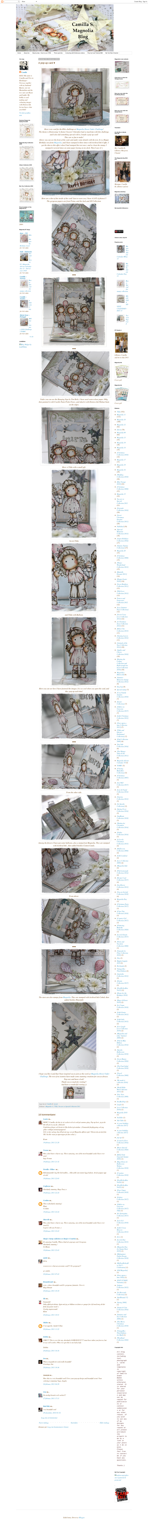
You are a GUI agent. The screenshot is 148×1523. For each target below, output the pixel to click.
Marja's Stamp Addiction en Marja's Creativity (59, 1238)
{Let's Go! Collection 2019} (122, 1221)
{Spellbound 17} (122, 1297)
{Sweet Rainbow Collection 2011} (122, 585)
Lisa (44, 1392)
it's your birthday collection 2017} (122, 1124)
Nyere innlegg (44, 1423)
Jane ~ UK (24, 233)
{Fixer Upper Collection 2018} (122, 1191)
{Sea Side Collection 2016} (122, 745)
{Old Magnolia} (122, 1270)
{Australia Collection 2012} (122, 975)
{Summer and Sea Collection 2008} (122, 1316)
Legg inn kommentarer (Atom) (57, 1427)
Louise (45, 1119)
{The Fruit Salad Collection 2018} (122, 1067)
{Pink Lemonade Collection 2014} (122, 872)
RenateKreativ (48, 1282)
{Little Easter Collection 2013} (122, 1013)
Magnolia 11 (49, 1106)
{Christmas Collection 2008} (122, 557)
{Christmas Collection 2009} (122, 488)
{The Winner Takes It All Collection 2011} (122, 753)
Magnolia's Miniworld (120, 673)
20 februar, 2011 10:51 (51, 1315)
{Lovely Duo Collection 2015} (122, 1241)
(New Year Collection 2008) (122, 1095)
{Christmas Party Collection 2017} (123, 905)
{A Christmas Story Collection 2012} (122, 623)
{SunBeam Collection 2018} (122, 817)
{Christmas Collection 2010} (122, 453)
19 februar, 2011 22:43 (51, 1231)
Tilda (56, 1106)
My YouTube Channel (111, 53)
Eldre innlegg (104, 1423)
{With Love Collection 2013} (122, 592)
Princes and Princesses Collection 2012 (122, 600)
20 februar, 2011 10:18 (51, 1291)
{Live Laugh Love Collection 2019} (122, 1028)
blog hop (120, 686)
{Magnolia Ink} (122, 866)
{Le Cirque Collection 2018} (122, 1006)
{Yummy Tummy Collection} (122, 547)
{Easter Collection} (120, 703)
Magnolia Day (122, 899)
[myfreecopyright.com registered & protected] (122, 1480)
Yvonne (46, 1150)
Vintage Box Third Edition (121, 970)
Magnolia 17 (121, 460)
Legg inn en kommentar (49, 1418)
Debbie (45, 1337)
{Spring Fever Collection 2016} (122, 810)
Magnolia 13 (121, 437)
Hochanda (120, 966)
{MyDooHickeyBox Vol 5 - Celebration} (122, 1265)
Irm (44, 1358)
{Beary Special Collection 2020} (122, 1148)
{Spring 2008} (122, 1302)
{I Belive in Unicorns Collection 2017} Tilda (122, 1207)
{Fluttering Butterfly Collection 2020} (122, 927)
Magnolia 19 (121, 442)
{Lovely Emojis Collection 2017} (122, 935)
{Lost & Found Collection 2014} (122, 791)
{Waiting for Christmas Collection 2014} (122, 825)
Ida (44, 1298)
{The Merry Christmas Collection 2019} (122, 1323)
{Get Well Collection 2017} (122, 784)
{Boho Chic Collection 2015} (122, 630)
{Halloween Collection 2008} (122, 849)
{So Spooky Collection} (121, 805)
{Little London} (122, 855)
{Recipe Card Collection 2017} (122, 879)
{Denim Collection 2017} (122, 982)
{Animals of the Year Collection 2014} (122, 645)
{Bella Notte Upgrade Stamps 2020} (122, 1157)
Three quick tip (58, 53)
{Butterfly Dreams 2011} (122, 573)
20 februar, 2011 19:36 (51, 1367)
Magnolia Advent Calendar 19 (123, 761)
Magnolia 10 (121, 419)
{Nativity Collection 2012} (122, 798)
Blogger (81, 1517)
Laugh (119, 1104)
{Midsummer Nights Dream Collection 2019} (122, 1256)
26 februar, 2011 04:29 (51, 1384)
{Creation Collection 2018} (122, 1174)
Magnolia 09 (121, 432)
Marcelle (46, 1219)
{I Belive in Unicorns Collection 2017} (122, 709)
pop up (119, 1137)
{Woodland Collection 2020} (122, 1339)
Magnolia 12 (121, 424)
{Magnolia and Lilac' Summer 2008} (122, 1035)
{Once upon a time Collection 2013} (122, 725)
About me (26, 53)
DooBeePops (121, 1101)
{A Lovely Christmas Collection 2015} (122, 841)
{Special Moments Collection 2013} (122, 531)
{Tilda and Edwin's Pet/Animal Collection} (120, 733)
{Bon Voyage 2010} (121, 483)
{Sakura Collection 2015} (122, 1286)
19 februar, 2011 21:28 (51, 1142)
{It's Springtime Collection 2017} (122, 1214)
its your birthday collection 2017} (122, 1131)
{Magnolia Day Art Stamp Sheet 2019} (122, 1249)
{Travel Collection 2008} (122, 1074)
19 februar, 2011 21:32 (51, 1161)
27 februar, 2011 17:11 (51, 1398)
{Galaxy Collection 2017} (122, 1198)
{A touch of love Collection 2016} (122, 1141)
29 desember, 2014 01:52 (52, 1413)
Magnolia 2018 (122, 1112)
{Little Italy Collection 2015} (122, 1020)
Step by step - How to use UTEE (41, 53)
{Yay (118, 958)
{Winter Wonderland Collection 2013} (122, 565)
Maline (45, 1322)
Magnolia (58, 142)
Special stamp (121, 689)
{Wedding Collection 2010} (122, 476)
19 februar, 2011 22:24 (51, 1193)
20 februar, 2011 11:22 (51, 1329)
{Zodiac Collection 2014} (122, 833)
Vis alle (31, 336)
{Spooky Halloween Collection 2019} (122, 1052)
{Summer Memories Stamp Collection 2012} (122, 679)
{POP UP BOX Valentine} (122, 1281)
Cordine (46, 1200)
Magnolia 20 (121, 551)
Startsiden (74, 1423)
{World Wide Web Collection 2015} (122, 1089)
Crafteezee (47, 1186)
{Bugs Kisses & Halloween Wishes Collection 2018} (122, 1165)
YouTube (120, 1117)
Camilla (24, 72)
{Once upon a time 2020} (121, 1276)
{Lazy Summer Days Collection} (122, 608)
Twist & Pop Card (127, 319)
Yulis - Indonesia (26, 251)
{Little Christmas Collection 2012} (122, 717)
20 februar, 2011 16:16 (51, 1350)
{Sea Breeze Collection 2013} (122, 886)
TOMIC (119, 765)
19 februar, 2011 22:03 (51, 1178)
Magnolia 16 (121, 470)
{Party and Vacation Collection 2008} (122, 944)
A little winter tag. (30, 304)
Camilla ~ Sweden (23, 298)
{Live (118, 1237)
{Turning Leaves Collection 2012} (122, 637)
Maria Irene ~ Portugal (25, 316)
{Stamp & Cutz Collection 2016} (122, 1308)
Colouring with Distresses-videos (75, 53)
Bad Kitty (46, 1406)
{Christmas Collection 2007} (122, 776)
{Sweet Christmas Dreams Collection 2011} (122, 518)
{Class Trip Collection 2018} (122, 912)
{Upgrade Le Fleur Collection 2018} (122, 953)
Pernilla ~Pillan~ (49, 1169)
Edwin (119, 429)
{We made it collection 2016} (122, 1081)
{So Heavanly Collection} (121, 1293)
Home (19, 53)
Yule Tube (120, 1120)
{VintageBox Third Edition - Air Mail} (122, 1333)
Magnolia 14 (121, 447)
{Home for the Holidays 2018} (122, 994)
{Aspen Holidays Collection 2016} (122, 539)
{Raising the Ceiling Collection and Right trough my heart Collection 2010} (122, 664)
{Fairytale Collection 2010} (122, 509)
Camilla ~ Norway (23, 277)
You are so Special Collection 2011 (69, 1106)
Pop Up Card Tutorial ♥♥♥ (95, 53)
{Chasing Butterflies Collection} (120, 770)
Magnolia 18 (121, 465)
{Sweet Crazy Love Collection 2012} (122, 616)
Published (120, 526)
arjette (45, 1258)
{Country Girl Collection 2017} (122, 919)
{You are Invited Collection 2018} (122, 893)
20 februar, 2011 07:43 (51, 1274)
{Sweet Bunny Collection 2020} (122, 1060)
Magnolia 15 (121, 494)
